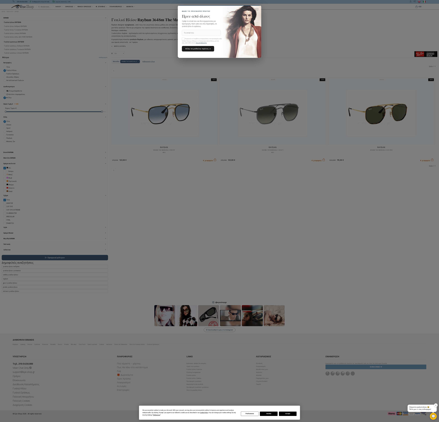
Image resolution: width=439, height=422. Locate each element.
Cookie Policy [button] (204, 412)
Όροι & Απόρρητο (201, 43)
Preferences (250, 413)
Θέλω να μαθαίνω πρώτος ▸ (198, 49)
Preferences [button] (156, 415)
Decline (268, 413)
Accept (287, 413)
